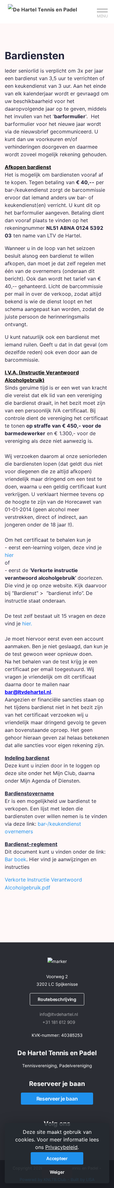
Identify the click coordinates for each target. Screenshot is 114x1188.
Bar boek (15, 859)
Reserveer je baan (57, 1098)
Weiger (57, 1172)
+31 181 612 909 (58, 1022)
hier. (27, 623)
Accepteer (57, 1158)
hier (9, 555)
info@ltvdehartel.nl (59, 1014)
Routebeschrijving (57, 999)
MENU (102, 16)
